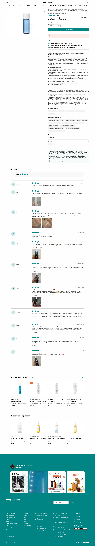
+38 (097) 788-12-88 (41, 523)
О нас (7, 519)
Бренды (26, 527)
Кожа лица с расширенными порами (56, 128)
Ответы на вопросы (10, 517)
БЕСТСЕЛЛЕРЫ (42, 5)
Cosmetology (78, 522)
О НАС (75, 5)
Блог (7, 525)
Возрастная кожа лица (67, 122)
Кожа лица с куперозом (53, 125)
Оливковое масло (52, 111)
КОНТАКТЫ (86, 5)
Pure (38, 436)
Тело (25, 517)
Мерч (25, 521)
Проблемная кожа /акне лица (54, 122)
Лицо (25, 515)
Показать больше (47, 370)
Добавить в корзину (68, 29)
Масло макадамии (70, 111)
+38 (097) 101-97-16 (59, 523)
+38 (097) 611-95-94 (59, 519)
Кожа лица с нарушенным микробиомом (57, 130)
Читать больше (34, 271)
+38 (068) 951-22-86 (41, 528)
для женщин (51, 137)
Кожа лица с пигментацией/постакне (67, 125)
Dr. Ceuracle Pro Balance (60, 13)
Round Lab (50, 436)
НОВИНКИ (34, 5)
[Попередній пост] (13, 482)
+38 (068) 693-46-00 (41, 526)
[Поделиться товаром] (44, 12)
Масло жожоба (61, 111)
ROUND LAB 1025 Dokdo (58, 436)
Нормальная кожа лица (70, 120)
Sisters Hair (78, 513)
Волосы (26, 513)
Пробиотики (51, 113)
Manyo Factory (33, 436)
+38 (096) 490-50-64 (41, 530)
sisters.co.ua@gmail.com (42, 513)
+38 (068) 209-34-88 (59, 532)
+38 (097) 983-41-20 (41, 524)
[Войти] (85, 2)
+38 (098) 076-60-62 (59, 536)
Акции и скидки (27, 525)
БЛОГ (80, 5)
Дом (25, 519)
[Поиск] (9, 2)
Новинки (26, 523)
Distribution (78, 519)
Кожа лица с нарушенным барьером (72, 128)
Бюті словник (9, 527)
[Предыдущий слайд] (80, 377)
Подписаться (19, 467)
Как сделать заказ (10, 515)
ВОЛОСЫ (8, 5)
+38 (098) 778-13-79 (59, 515)
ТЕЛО (19, 5)
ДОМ (23, 5)
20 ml (51, 25)
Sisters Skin (78, 516)
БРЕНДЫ (70, 5)
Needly (12, 436)
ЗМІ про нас (8, 521)
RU (7, 2)
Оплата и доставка (10, 513)
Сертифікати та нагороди (11, 523)
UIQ (67, 436)
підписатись (73, 502)
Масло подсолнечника (80, 111)
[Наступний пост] (82, 482)
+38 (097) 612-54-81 (41, 521)
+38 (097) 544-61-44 (59, 527)
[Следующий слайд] (82, 377)
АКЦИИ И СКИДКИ (52, 5)
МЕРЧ (28, 5)
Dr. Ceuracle (51, 13)
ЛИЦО (14, 5)
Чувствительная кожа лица (79, 122)
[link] (88, 2)
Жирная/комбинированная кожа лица (56, 120)
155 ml (57, 25)
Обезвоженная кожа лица (82, 120)
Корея (50, 144)
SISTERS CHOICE (62, 5)
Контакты (8, 529)
